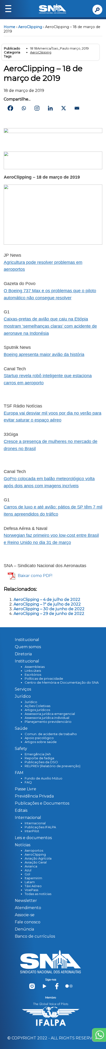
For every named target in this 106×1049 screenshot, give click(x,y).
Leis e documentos (33, 837)
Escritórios (33, 675)
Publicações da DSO (41, 762)
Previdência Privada (34, 796)
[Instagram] (37, 108)
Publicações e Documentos (42, 803)
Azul (28, 870)
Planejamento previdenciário (48, 722)
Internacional (35, 823)
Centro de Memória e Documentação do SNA (62, 682)
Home (9, 27)
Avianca (31, 866)
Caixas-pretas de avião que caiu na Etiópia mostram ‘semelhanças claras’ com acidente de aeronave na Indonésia (50, 326)
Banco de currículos (35, 936)
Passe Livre (25, 789)
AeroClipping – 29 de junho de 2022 (49, 613)
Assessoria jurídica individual (47, 718)
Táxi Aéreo (33, 886)
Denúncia (24, 929)
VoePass (31, 890)
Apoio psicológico (39, 738)
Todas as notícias (38, 894)
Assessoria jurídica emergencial (50, 714)
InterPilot (32, 831)
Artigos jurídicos (37, 710)
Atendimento (28, 907)
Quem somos (28, 646)
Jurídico (31, 702)
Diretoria (23, 654)
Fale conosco (27, 922)
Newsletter (26, 900)
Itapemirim (33, 878)
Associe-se (25, 915)
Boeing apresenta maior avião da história (44, 354)
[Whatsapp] (24, 108)
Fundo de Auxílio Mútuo (43, 778)
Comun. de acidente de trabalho (51, 734)
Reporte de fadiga (39, 758)
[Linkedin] (50, 108)
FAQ (28, 782)
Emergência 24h (38, 754)
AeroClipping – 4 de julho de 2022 (47, 599)
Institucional (27, 639)
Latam (30, 882)
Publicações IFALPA (40, 827)
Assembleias (35, 667)
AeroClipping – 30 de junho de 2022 (49, 609)
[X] (63, 108)
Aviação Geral (36, 862)
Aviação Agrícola (38, 858)
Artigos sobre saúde (41, 742)
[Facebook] (10, 108)
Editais (21, 810)
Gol (27, 874)
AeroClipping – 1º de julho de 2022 (47, 604)
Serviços (23, 689)
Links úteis (33, 671)
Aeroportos (34, 850)
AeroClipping (30, 27)
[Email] (77, 108)
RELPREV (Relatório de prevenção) (52, 766)
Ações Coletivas (37, 706)
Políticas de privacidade (44, 678)
